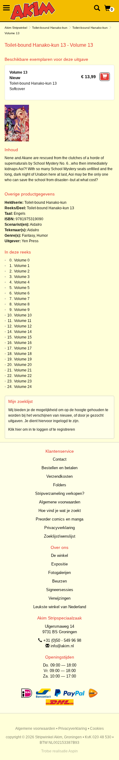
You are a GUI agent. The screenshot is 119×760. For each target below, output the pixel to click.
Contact (60, 459)
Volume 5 (22, 288)
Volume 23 (23, 381)
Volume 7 (22, 299)
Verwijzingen (59, 598)
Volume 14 (23, 332)
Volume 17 (23, 348)
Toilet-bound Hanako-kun (49, 27)
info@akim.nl (62, 646)
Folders (59, 485)
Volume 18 (23, 354)
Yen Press (30, 241)
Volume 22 (23, 376)
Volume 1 (22, 266)
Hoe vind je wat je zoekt (59, 510)
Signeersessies (59, 589)
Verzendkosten (59, 476)
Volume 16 (23, 343)
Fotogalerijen (59, 572)
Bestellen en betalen (59, 468)
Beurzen (59, 581)
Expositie (59, 564)
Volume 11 (22, 321)
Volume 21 (23, 370)
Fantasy (28, 235)
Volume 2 (22, 271)
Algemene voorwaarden (59, 502)
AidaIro (36, 224)
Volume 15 (23, 337)
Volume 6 (22, 293)
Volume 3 (22, 277)
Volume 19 (23, 359)
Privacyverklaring (59, 527)
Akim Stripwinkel (16, 27)
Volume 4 (22, 282)
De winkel (59, 555)
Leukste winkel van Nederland (59, 607)
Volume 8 (22, 304)
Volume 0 (22, 260)
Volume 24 (23, 387)
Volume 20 (23, 365)
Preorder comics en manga (59, 519)
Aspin (73, 751)
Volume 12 (23, 326)
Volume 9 (22, 310)
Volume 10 (23, 315)
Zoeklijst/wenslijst (59, 536)
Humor (42, 235)
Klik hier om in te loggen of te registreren (41, 429)
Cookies (97, 728)
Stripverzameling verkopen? (59, 493)
